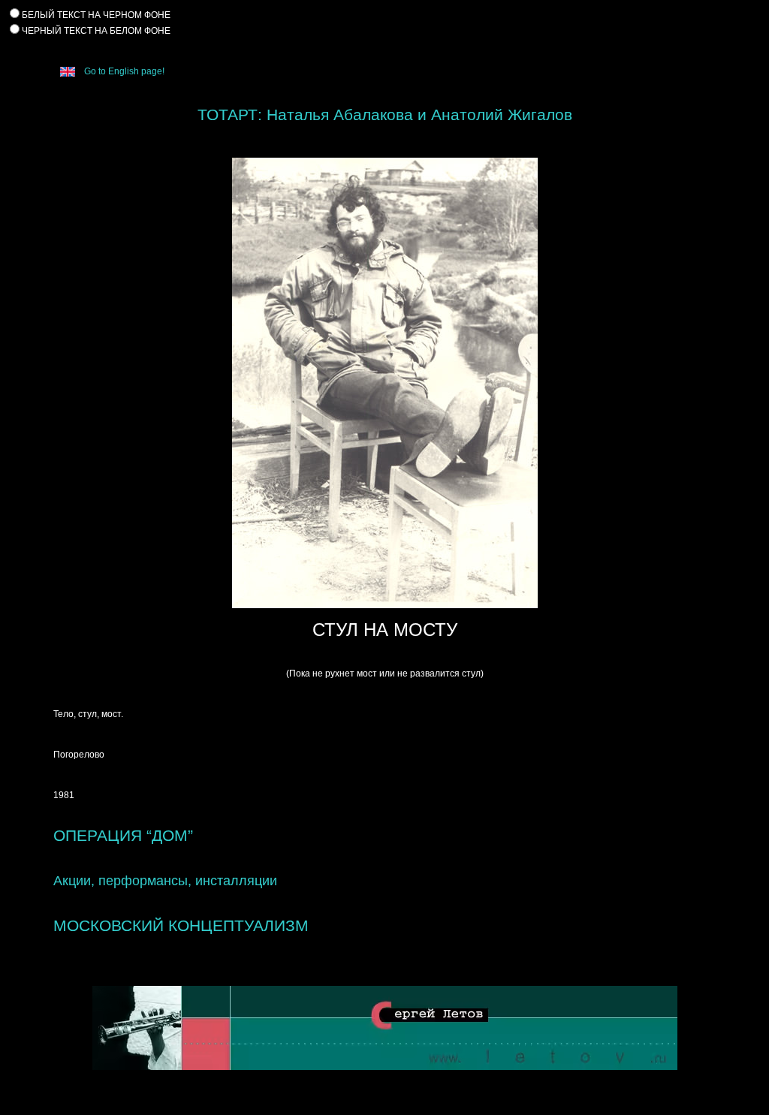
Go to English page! (123, 71)
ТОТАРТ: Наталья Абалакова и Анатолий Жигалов (385, 114)
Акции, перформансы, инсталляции (165, 880)
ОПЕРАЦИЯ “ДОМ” (123, 835)
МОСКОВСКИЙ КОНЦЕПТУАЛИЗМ (181, 925)
